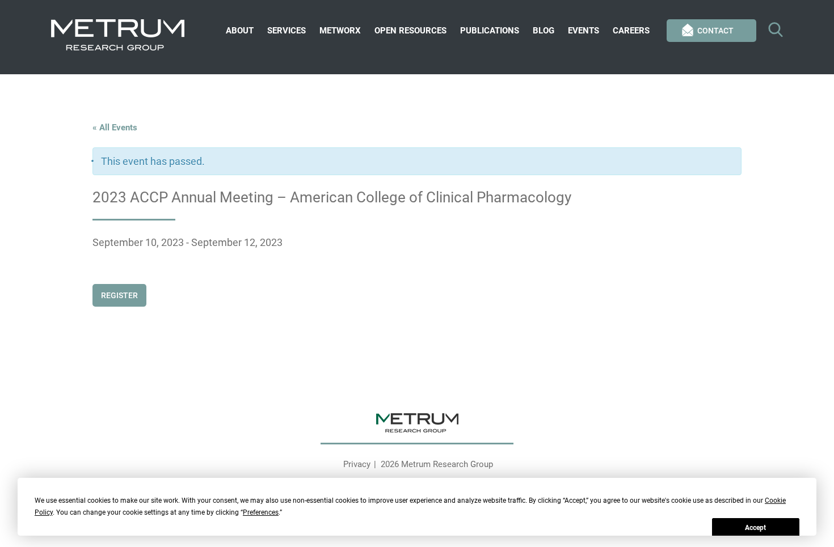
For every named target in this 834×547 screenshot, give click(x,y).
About (240, 31)
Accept (755, 528)
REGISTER (119, 295)
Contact (715, 30)
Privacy (356, 464)
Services (286, 31)
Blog (543, 31)
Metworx (340, 31)
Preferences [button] (261, 512)
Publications (489, 31)
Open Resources (410, 31)
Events (583, 31)
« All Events (114, 127)
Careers (631, 31)
